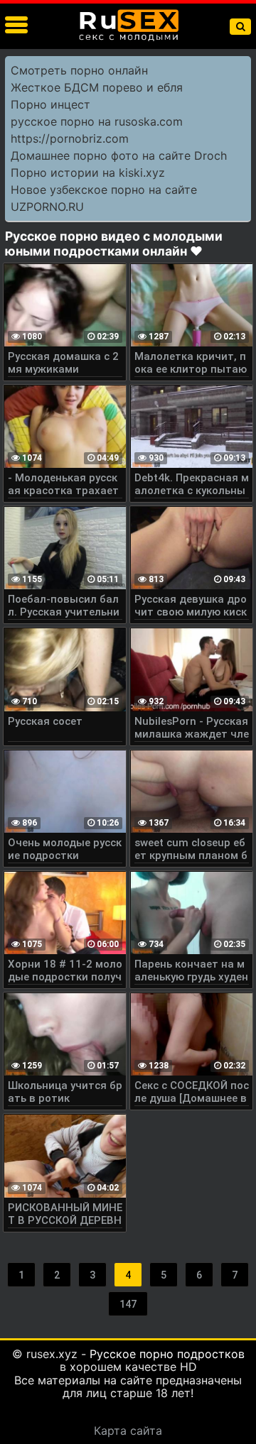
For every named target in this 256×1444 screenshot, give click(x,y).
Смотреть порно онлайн (79, 70)
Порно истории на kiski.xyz (88, 172)
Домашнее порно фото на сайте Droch (119, 155)
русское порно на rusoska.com (97, 121)
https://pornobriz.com (70, 138)
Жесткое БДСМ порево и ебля (97, 87)
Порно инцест (50, 104)
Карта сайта (128, 1430)
